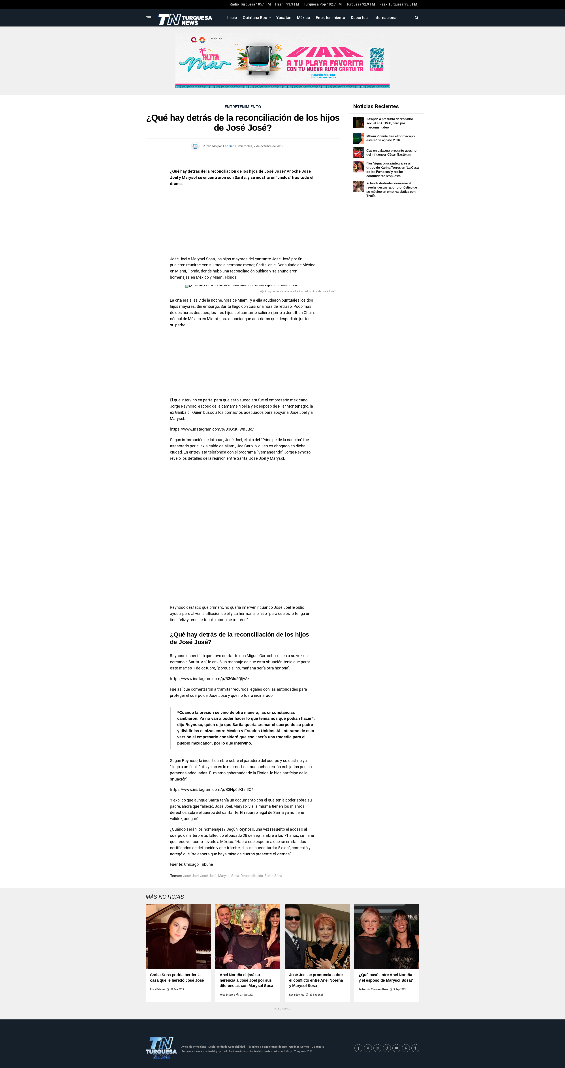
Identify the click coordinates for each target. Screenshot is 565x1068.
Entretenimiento (330, 17)
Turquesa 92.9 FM (360, 4)
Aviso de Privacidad (193, 1046)
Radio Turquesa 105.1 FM (250, 4)
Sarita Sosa (273, 876)
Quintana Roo (255, 17)
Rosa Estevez (157, 989)
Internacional (385, 17)
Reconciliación (252, 876)
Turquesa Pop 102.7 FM (322, 4)
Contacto (318, 1046)
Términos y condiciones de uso (267, 1046)
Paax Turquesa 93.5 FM (398, 4)
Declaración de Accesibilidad (226, 1046)
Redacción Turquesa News (373, 989)
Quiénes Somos (299, 1046)
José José (208, 876)
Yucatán (283, 17)
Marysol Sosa (228, 876)
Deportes (359, 17)
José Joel (191, 876)
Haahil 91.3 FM (287, 4)
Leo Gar (228, 146)
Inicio (232, 17)
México (303, 17)
